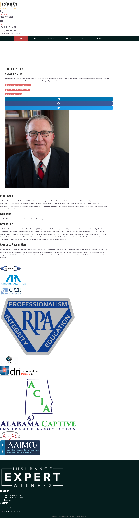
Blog (83, 38)
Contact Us (99, 38)
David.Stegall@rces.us (10, 26)
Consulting (68, 38)
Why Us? (35, 38)
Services (51, 38)
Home (7, 38)
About (21, 38)
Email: (2, 24)
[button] (18, 85)
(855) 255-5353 (6, 17)
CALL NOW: (4, 14)
